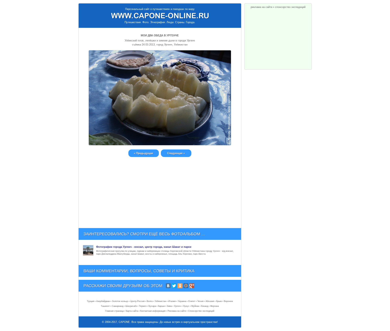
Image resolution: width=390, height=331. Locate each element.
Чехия (200, 301)
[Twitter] (174, 285)
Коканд (204, 306)
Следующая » (176, 153)
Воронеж (228, 301)
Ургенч (177, 306)
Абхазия (210, 301)
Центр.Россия (137, 301)
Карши (161, 306)
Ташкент (105, 306)
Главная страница (114, 311)
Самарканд (117, 306)
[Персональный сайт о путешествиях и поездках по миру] (160, 16)
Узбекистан (160, 301)
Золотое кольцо (120, 301)
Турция (90, 301)
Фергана (214, 306)
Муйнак (195, 306)
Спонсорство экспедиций (201, 311)
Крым (219, 301)
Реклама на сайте (177, 311)
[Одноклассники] (180, 285)
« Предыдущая (143, 153)
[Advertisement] (160, 189)
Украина (182, 301)
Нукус (186, 306)
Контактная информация (153, 311)
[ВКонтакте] (168, 285)
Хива (169, 306)
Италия (172, 301)
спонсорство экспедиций (290, 7)
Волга (150, 301)
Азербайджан (103, 301)
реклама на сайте (261, 7)
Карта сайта (132, 311)
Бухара (152, 306)
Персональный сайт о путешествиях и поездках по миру (160, 9)
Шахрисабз (131, 306)
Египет (191, 301)
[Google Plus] (191, 285)
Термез (142, 306)
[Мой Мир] (185, 285)
